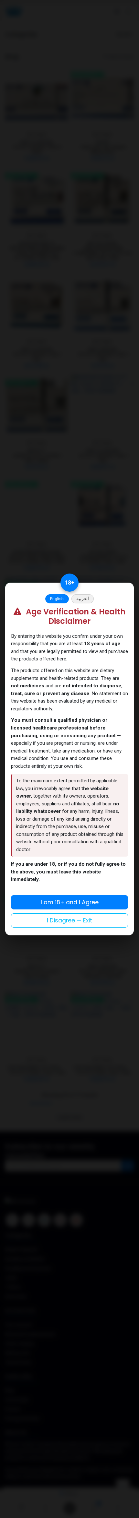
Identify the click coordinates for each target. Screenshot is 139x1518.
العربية (82, 598)
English (57, 598)
